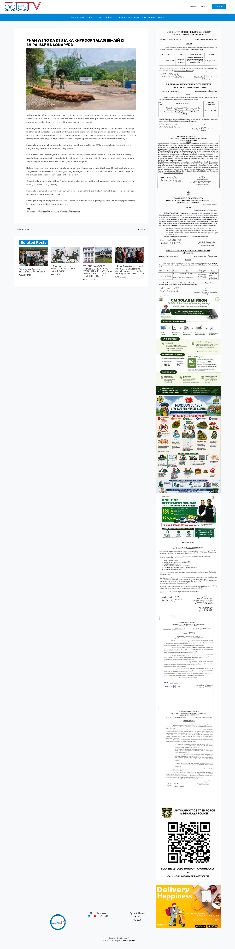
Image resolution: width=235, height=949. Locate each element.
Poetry (161, 17)
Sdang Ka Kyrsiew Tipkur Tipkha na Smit (32, 270)
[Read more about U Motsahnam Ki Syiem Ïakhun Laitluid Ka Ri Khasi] (65, 254)
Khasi (90, 17)
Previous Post (21, 229)
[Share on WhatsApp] (53, 211)
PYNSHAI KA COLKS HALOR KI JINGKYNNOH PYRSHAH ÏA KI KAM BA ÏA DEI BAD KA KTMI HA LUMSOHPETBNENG (97, 271)
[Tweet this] (42, 211)
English (99, 17)
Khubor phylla (148, 17)
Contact (203, 6)
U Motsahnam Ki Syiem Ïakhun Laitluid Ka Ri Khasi (63, 268)
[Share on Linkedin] (64, 211)
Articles (109, 17)
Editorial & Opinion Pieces (127, 17)
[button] (219, 6)
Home (193, 6)
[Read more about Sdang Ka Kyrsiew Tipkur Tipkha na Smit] (33, 256)
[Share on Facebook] (32, 211)
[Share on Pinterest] (74, 211)
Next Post (142, 229)
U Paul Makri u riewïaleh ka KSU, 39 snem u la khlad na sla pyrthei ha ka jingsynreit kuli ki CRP (129, 269)
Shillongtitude (129, 941)
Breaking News (77, 17)
